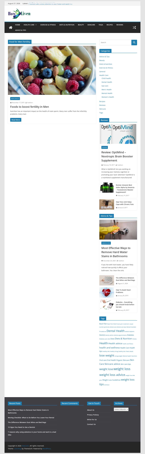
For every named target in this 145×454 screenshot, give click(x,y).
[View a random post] (134, 27)
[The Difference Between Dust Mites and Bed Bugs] (106, 280)
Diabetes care (103, 339)
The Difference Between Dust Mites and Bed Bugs (125, 279)
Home (17, 25)
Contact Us (91, 424)
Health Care (29, 25)
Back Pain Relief (112, 324)
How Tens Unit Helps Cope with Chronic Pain (125, 203)
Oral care (102, 360)
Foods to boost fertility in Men (29, 107)
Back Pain (103, 324)
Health (103, 343)
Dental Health (107, 82)
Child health (106, 78)
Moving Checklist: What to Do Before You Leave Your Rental (31, 418)
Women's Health (108, 97)
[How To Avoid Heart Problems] (106, 292)
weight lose (106, 369)
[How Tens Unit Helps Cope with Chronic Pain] (106, 204)
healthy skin (122, 351)
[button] (35, 24)
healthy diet (106, 351)
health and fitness (128, 344)
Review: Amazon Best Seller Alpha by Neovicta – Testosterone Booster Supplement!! (125, 188)
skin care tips (126, 364)
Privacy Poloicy (93, 415)
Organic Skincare (122, 360)
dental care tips (121, 327)
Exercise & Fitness (48, 25)
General (102, 71)
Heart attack (129, 351)
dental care (113, 327)
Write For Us (92, 419)
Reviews (119, 25)
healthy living (114, 351)
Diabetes (130, 335)
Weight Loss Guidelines (111, 380)
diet (109, 339)
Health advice (115, 343)
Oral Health (111, 360)
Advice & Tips (20, 30)
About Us (90, 410)
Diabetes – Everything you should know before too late (125, 304)
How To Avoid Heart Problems (123, 291)
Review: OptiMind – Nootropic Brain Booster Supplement (117, 156)
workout (106, 385)
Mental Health (107, 93)
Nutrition (134, 356)
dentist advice (109, 335)
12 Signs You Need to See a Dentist (41, 3)
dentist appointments (120, 335)
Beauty (81, 25)
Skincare (91, 25)
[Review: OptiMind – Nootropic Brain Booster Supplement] (118, 134)
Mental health (127, 356)
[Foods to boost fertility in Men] (52, 70)
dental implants (129, 331)
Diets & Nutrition (66, 25)
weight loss (122, 369)
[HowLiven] (10, 27)
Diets (112, 339)
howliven (30, 103)
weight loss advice (112, 375)
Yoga (101, 25)
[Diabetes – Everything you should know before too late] (106, 306)
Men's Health (15, 98)
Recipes (110, 25)
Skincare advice (112, 363)
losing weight (118, 356)
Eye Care (105, 86)
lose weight (106, 355)
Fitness (134, 339)
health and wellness (109, 347)
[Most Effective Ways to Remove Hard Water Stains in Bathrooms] (118, 230)
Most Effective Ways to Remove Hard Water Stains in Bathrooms (115, 252)
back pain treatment (123, 324)
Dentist (102, 335)
